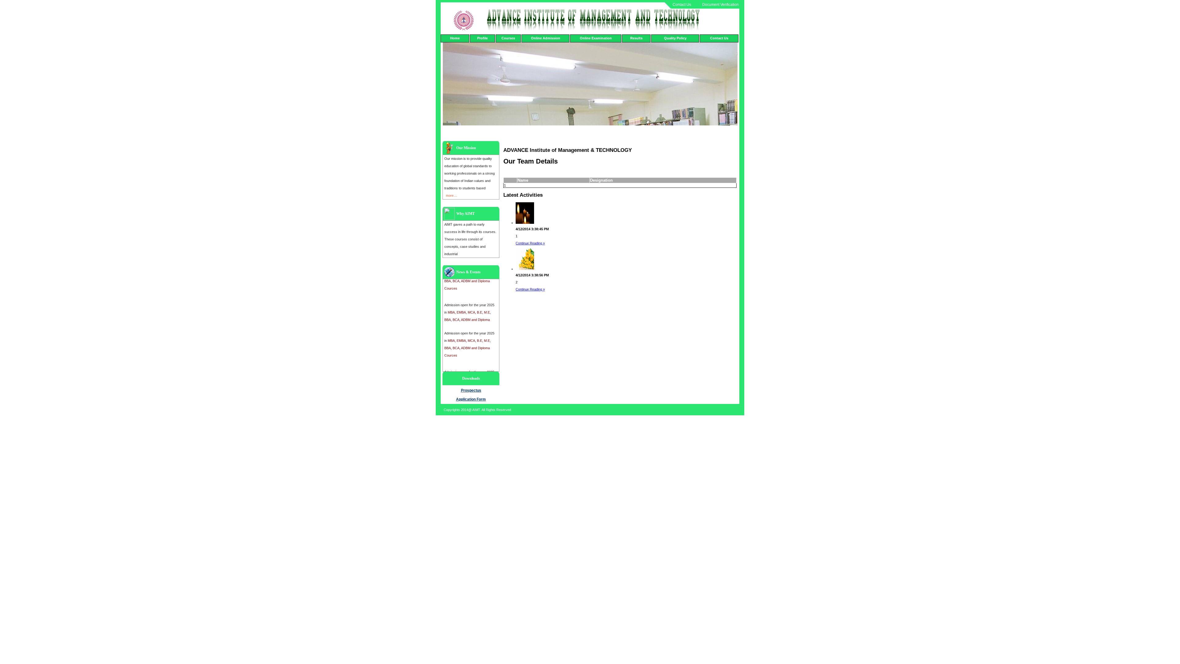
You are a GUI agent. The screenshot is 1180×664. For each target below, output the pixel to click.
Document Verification (720, 4)
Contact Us (682, 4)
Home (455, 38)
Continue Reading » (530, 243)
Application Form (471, 399)
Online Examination (596, 38)
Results (636, 38)
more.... (451, 195)
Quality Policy (675, 38)
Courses (508, 38)
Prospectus (471, 390)
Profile (482, 38)
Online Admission (545, 38)
